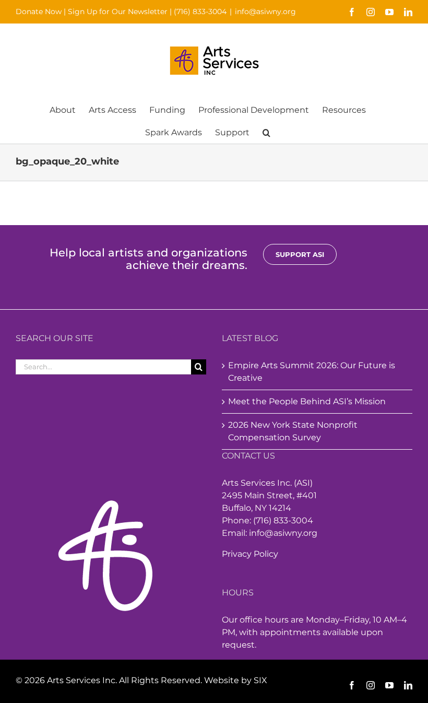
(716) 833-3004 (200, 11)
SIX (260, 680)
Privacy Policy (250, 554)
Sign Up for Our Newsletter (118, 11)
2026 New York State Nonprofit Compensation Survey (293, 431)
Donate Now (39, 11)
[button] (266, 132)
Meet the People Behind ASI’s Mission (307, 401)
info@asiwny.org (265, 11)
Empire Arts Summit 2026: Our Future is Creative (311, 371)
